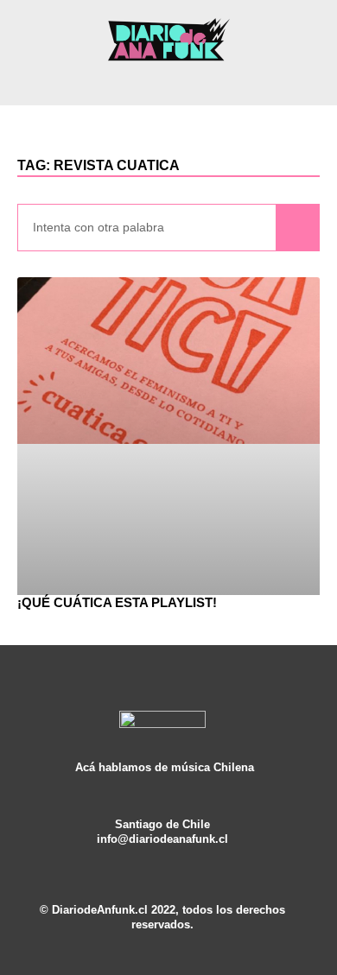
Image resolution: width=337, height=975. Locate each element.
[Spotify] (187, 854)
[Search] (297, 227)
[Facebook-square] (162, 854)
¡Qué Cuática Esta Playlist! (117, 602)
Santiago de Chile (162, 825)
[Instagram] (137, 854)
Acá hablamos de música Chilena (164, 768)
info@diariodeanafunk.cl (162, 839)
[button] (168, 82)
